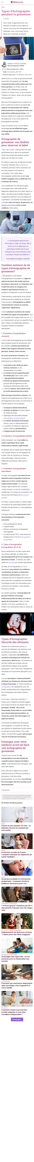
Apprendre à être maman (9, 903)
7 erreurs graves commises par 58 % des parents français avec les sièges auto (17, 908)
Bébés (3, 7)
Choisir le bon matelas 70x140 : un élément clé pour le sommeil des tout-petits (16, 828)
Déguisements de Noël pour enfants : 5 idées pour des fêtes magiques (16, 933)
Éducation (4, 1008)
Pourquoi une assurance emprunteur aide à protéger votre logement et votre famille (16, 985)
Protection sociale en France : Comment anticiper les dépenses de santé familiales (16, 854)
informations (5, 981)
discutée (11, 562)
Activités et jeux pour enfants (11, 930)
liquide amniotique (8, 205)
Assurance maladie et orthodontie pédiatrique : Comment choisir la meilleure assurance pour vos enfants (16, 881)
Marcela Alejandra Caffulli (16, 65)
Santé (3, 850)
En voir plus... (17, 1019)
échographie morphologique (14, 418)
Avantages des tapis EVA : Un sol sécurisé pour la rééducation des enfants (15, 959)
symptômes (23, 165)
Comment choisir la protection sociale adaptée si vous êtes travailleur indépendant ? (14, 1012)
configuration (6, 687)
